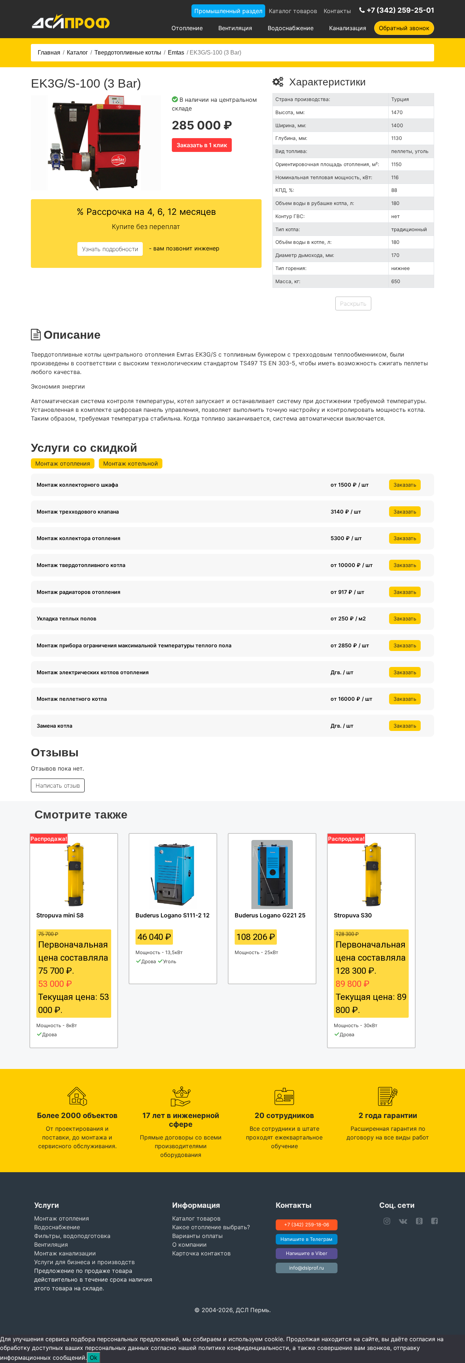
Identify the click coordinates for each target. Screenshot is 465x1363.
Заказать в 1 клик (202, 145)
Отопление (187, 28)
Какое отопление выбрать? (211, 1227)
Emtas (176, 52)
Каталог (77, 52)
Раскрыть (353, 303)
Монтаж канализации (65, 1253)
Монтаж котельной (130, 463)
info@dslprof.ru (306, 1268)
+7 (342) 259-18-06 (306, 1224)
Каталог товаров (293, 11)
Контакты (337, 11)
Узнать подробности (110, 249)
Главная (49, 52)
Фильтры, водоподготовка (72, 1235)
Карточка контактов (201, 1253)
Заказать (404, 485)
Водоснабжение (291, 28)
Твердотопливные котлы (127, 52)
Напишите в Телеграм (306, 1239)
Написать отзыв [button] (58, 785)
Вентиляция (235, 28)
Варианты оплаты (197, 1235)
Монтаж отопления (62, 463)
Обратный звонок (404, 28)
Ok (93, 1357)
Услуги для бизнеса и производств (84, 1262)
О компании (189, 1244)
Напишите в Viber (306, 1253)
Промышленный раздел (228, 11)
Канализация (347, 28)
